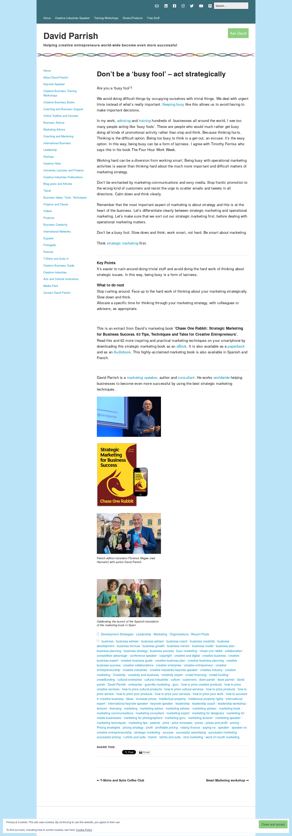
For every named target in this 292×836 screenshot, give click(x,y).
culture (175, 679)
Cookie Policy (84, 830)
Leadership (50, 150)
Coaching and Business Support (63, 109)
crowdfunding (106, 679)
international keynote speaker (128, 703)
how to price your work (208, 694)
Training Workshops (106, 18)
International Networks (57, 231)
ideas (129, 699)
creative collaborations (138, 665)
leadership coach (203, 703)
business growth (154, 646)
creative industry (211, 670)
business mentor (178, 646)
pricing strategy (133, 727)
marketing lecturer (200, 718)
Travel (47, 190)
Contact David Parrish (57, 293)
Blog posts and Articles (57, 184)
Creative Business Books (59, 102)
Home (47, 18)
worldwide (222, 377)
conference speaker (143, 655)
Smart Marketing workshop (225, 780)
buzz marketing (186, 651)
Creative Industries (55, 272)
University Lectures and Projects (63, 170)
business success (162, 651)
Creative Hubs (52, 163)
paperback (236, 346)
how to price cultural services (184, 689)
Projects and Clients (55, 204)
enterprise (135, 684)
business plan (225, 646)
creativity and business (143, 675)
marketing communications (115, 713)
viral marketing (193, 737)
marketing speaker (142, 377)
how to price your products (134, 694)
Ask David (238, 33)
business (108, 641)
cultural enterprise (130, 679)
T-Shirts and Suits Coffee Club (122, 780)
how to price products (220, 689)
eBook (182, 346)
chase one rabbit (211, 651)
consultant (186, 377)
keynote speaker (161, 703)
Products (49, 218)
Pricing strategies (108, 727)
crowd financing (195, 675)
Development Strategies (117, 634)
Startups (48, 156)
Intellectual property (172, 699)
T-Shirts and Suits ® (56, 258)
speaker (223, 727)
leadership (182, 703)
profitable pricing (166, 727)
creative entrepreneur (198, 665)
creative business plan (170, 660)
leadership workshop (232, 703)
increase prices (146, 699)
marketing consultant (150, 713)
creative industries (135, 670)
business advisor (152, 641)
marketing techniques (111, 722)
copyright (165, 655)
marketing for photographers (143, 718)
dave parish (207, 679)
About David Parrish (55, 77)
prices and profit (216, 722)
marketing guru (175, 718)
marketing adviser (178, 708)
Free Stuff (153, 18)
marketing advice (151, 708)
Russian (48, 252)
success (168, 732)
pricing (234, 722)
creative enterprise (168, 665)
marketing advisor (204, 708)
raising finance (190, 727)
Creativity (119, 675)
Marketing (160, 634)
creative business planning (206, 660)
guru (176, 684)
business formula (128, 646)
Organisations (179, 634)
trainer (152, 737)
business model (202, 646)
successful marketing (222, 732)
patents (155, 722)
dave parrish (226, 679)
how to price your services (172, 694)
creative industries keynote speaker (174, 670)
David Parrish (70, 35)
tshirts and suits (170, 737)
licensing (115, 708)
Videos (47, 211)
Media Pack (50, 286)
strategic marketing (122, 243)
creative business (214, 655)
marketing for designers (208, 713)
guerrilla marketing (157, 684)
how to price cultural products (142, 689)
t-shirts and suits (134, 737)
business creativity (202, 641)
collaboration (233, 651)
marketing (130, 708)
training (145, 120)
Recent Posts (200, 634)
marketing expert (178, 713)
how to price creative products (201, 684)
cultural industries (156, 679)
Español (48, 238)
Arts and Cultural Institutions (61, 279)
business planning (109, 651)
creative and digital (187, 655)
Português (49, 245)
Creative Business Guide (58, 265)
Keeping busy (173, 104)
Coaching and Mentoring (58, 136)
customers (190, 679)
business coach (177, 641)
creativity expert (172, 675)
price (166, 722)
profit (149, 727)
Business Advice (53, 122)
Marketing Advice (54, 129)
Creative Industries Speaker (72, 18)
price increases (182, 722)
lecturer (102, 708)
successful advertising (191, 732)
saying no (209, 727)
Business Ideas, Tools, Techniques (65, 197)
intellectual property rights (205, 699)
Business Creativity (55, 224)
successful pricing (109, 737)
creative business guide (137, 660)
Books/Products (133, 18)
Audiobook (122, 351)
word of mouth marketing (222, 737)
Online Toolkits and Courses (60, 116)
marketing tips (137, 722)
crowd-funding (218, 675)
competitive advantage (112, 655)
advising (124, 120)
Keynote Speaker (54, 84)
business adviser (127, 641)
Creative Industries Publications (63, 177)
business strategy (135, 651)
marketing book (229, 708)
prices (199, 722)
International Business (57, 143)
